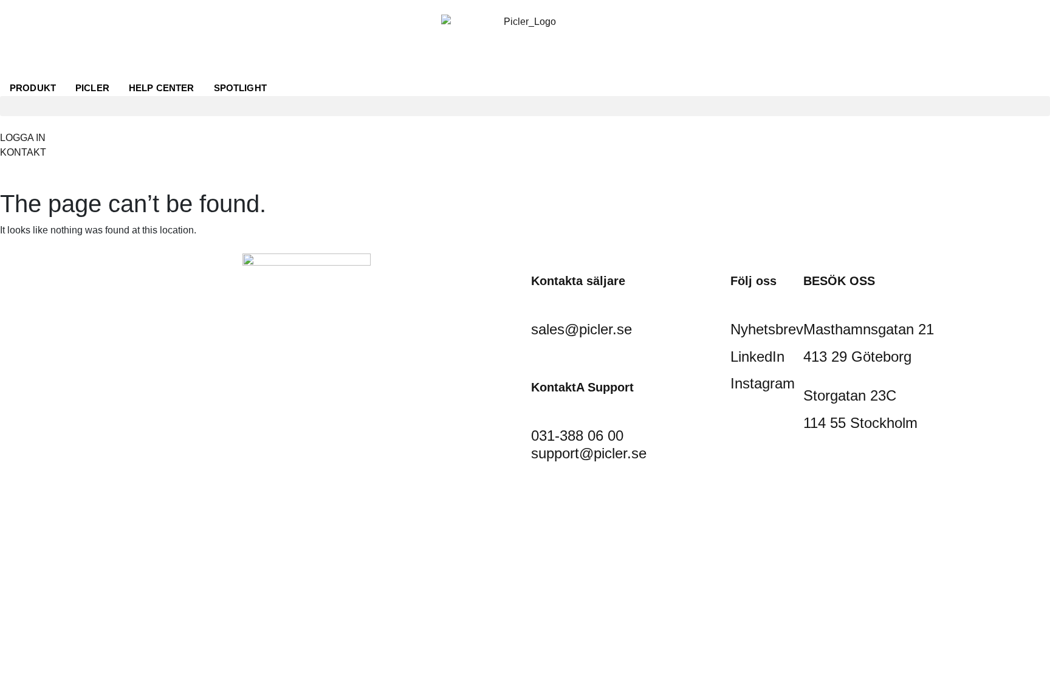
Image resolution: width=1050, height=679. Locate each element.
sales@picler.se (581, 329)
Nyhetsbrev (766, 329)
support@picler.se (589, 453)
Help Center (161, 88)
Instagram (762, 383)
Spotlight (240, 88)
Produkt (33, 88)
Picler (92, 88)
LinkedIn (757, 356)
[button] (525, 106)
